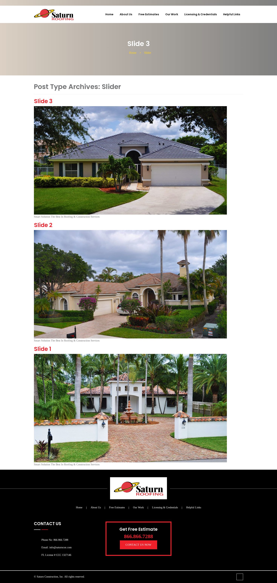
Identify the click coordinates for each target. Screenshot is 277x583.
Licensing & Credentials (200, 14)
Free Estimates (148, 14)
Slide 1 (42, 349)
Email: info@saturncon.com (56, 547)
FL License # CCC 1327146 (56, 555)
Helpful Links (231, 14)
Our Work (171, 14)
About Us (126, 14)
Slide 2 (43, 225)
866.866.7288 (138, 536)
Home (109, 14)
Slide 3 (43, 101)
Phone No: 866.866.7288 (54, 540)
